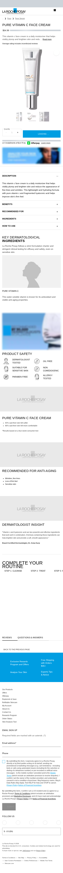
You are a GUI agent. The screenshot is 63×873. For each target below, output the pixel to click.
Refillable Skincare (9, 702)
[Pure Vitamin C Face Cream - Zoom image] (31, 78)
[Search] (42, 11)
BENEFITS (7, 204)
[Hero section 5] (31, 508)
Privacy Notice (23, 799)
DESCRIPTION (9, 176)
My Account (6, 706)
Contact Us (6, 712)
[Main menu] (59, 11)
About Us (6, 709)
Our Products (7, 689)
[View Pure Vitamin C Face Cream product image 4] (31, 117)
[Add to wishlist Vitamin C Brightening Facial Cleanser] (21, 585)
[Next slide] (51, 116)
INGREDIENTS (9, 219)
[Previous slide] (12, 116)
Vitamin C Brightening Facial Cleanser (13, 609)
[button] (31, 176)
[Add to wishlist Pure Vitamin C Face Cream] (56, 53)
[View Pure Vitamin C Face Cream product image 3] (19, 117)
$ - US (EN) (8, 831)
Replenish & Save (9, 699)
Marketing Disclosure (22, 796)
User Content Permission (13, 860)
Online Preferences (30, 860)
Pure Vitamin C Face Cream (35, 608)
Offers (4, 693)
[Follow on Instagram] (4, 822)
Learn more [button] (45, 143)
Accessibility (43, 857)
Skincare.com (9, 863)
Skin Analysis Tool (9, 722)
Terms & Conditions (22, 794)
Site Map (21, 857)
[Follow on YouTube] (58, 822)
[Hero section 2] (31, 399)
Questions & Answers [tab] (30, 637)
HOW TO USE (8, 226)
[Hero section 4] (31, 454)
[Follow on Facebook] (31, 822)
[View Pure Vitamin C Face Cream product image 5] (44, 117)
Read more (47, 39)
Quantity (7, 129)
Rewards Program (9, 715)
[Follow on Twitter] (45, 823)
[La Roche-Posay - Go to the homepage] (14, 11)
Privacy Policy (12, 785)
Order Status (7, 719)
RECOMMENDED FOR (13, 211)
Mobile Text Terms (46, 860)
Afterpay (5, 696)
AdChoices (26, 850)
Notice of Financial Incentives (29, 785)
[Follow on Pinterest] (18, 822)
